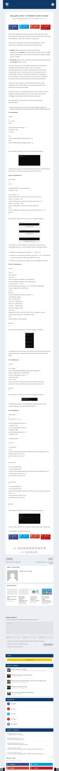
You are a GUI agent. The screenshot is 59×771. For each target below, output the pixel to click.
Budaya (21, 670)
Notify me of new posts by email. (15, 646)
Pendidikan (33, 670)
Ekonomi (25, 670)
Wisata (44, 670)
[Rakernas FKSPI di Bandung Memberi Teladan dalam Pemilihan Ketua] (9, 682)
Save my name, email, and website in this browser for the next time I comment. (25, 641)
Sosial (37, 670)
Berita (19, 682)
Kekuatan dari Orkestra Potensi (19, 686)
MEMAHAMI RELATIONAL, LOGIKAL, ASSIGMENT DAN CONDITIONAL (23, 599)
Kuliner (29, 670)
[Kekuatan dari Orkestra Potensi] (9, 687)
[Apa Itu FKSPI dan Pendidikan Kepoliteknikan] (9, 693)
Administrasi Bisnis (12, 738)
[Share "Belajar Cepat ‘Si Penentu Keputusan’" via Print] (44, 548)
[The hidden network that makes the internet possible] (35, 592)
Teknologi (41, 670)
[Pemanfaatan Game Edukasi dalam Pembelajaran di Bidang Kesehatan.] (47, 592)
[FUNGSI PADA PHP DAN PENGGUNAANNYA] (12, 592)
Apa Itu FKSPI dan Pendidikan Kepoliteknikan (22, 692)
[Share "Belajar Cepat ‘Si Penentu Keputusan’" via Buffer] (36, 548)
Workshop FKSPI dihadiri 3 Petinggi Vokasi (21, 675)
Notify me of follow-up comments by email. (17, 644)
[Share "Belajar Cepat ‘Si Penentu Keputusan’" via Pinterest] (30, 548)
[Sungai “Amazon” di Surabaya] (9, 670)
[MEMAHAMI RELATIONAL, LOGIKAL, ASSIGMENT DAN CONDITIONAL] (24, 592)
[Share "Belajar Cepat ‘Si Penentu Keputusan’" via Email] (41, 548)
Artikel (36, 18)
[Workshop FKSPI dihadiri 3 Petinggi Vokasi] (9, 676)
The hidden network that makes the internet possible (34, 598)
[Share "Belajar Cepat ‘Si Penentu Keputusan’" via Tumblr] (27, 548)
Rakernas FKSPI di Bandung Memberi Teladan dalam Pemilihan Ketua (28, 680)
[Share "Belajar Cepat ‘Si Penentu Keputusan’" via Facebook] (18, 548)
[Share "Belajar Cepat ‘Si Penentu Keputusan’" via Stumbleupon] (38, 548)
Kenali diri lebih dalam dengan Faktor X (18, 744)
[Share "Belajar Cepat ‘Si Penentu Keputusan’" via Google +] (24, 548)
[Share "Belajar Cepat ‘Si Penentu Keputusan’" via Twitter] (21, 548)
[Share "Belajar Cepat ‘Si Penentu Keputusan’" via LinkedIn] (33, 548)
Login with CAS (29, 659)
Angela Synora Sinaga (22, 18)
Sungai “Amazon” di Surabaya (18, 669)
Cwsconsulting (10, 733)
